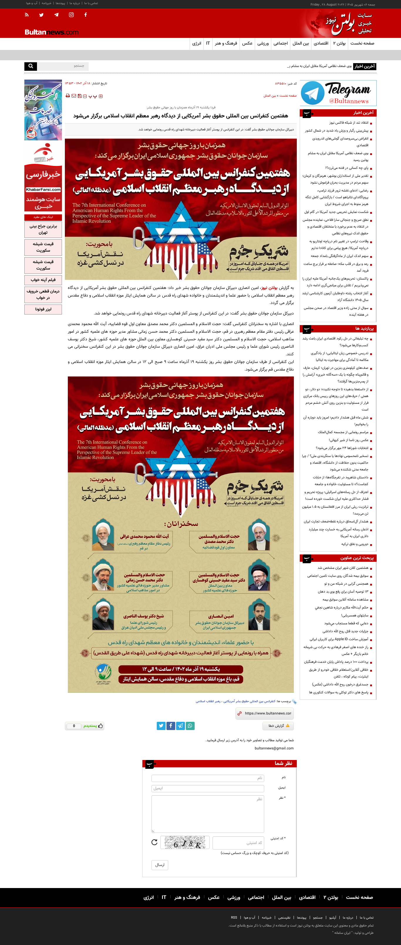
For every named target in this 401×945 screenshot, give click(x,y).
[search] (30, 66)
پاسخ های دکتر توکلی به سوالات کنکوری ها (338, 692)
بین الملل (270, 95)
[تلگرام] (338, 93)
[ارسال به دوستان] (73, 95)
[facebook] (85, 15)
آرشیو (332, 917)
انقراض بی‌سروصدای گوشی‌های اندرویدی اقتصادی (340, 142)
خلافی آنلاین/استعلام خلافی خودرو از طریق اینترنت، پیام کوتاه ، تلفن (338, 673)
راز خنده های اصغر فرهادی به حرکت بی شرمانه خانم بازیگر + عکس (336, 651)
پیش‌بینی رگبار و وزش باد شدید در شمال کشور (336, 130)
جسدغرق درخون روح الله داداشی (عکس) (340, 684)
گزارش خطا (276, 726)
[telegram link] (180, 726)
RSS (234, 917)
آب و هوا (31, 3)
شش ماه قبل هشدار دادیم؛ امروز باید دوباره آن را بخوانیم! (335, 421)
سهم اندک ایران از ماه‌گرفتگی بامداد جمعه (339, 256)
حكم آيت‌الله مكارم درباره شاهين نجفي (341, 607)
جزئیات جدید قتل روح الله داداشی (345, 631)
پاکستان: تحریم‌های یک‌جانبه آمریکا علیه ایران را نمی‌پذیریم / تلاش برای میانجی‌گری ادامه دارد (335, 282)
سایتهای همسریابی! (354, 615)
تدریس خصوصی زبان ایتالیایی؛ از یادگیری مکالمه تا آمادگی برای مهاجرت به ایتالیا (339, 357)
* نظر (282, 798)
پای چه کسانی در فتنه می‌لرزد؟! (346, 168)
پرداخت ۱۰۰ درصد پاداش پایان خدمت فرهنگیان (336, 662)
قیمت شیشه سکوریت (43, 247)
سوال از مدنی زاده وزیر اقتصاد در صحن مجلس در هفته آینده (336, 311)
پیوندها (60, 3)
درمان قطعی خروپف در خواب (43, 294)
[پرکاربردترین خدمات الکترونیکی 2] (43, 110)
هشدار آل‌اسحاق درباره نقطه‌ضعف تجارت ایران (336, 521)
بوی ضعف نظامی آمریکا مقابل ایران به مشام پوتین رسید (313, 66)
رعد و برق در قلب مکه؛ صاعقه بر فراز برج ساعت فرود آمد (336, 267)
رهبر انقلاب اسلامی (208, 701)
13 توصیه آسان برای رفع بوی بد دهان (343, 591)
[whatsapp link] (190, 726)
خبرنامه (46, 3)
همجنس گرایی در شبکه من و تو (346, 583)
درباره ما (75, 3)
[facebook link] (170, 726)
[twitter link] (161, 726)
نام (284, 777)
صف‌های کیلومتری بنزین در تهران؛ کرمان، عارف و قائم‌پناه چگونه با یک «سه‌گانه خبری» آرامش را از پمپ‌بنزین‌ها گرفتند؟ (335, 374)
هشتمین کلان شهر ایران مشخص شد (343, 568)
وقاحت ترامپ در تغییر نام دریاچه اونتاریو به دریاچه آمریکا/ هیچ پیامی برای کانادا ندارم (338, 245)
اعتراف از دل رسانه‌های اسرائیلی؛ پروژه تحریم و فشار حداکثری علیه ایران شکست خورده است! (336, 496)
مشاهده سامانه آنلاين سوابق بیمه (345, 599)
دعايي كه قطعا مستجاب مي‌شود (346, 623)
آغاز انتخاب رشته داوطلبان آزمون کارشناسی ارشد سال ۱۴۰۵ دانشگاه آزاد (335, 297)
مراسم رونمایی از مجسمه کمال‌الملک (343, 432)
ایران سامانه (342, 933)
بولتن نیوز (269, 288)
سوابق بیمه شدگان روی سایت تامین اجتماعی (337, 576)
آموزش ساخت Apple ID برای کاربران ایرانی (339, 639)
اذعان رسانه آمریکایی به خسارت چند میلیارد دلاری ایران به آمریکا (338, 533)
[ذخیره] (79, 96)
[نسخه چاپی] (67, 95)
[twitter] (41, 15)
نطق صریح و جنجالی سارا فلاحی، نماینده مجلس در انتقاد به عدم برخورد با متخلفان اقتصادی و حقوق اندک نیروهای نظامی (335, 226)
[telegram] (56, 15)
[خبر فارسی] (43, 176)
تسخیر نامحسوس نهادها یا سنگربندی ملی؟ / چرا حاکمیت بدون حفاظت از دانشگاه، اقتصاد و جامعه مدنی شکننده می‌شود (335, 462)
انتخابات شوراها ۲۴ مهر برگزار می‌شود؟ (342, 448)
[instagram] (71, 15)
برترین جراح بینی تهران (43, 229)
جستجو (318, 917)
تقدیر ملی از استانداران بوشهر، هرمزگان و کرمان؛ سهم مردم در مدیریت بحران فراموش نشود (335, 179)
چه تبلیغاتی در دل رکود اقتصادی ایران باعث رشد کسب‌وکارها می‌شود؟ (335, 342)
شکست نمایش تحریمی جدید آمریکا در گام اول (336, 212)
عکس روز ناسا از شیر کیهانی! (348, 440)
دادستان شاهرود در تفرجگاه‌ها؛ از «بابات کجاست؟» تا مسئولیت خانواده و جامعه (340, 481)
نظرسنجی (284, 917)
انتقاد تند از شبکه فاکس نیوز (348, 122)
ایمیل (282, 787)
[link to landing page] (347, 23)
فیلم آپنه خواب (43, 280)
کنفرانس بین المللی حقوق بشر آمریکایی (249, 701)
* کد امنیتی (278, 838)
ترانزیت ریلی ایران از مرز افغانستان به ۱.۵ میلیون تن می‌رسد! (335, 510)
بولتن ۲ (339, 43)
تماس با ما (91, 3)
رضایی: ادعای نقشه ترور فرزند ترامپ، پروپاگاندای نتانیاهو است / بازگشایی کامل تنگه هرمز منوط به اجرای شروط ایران (336, 197)
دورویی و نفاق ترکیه (354, 544)
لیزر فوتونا (43, 309)
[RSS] (28, 15)
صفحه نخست (362, 43)
